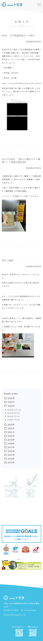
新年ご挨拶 (7, 260)
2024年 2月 (13, 416)
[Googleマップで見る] (7, 607)
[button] (39, 638)
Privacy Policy (30, 610)
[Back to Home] (12, 4)
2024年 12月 (14, 409)
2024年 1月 (13, 419)
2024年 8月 (13, 413)
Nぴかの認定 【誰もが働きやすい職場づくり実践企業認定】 (21, 160)
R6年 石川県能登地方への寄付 (18, 35)
